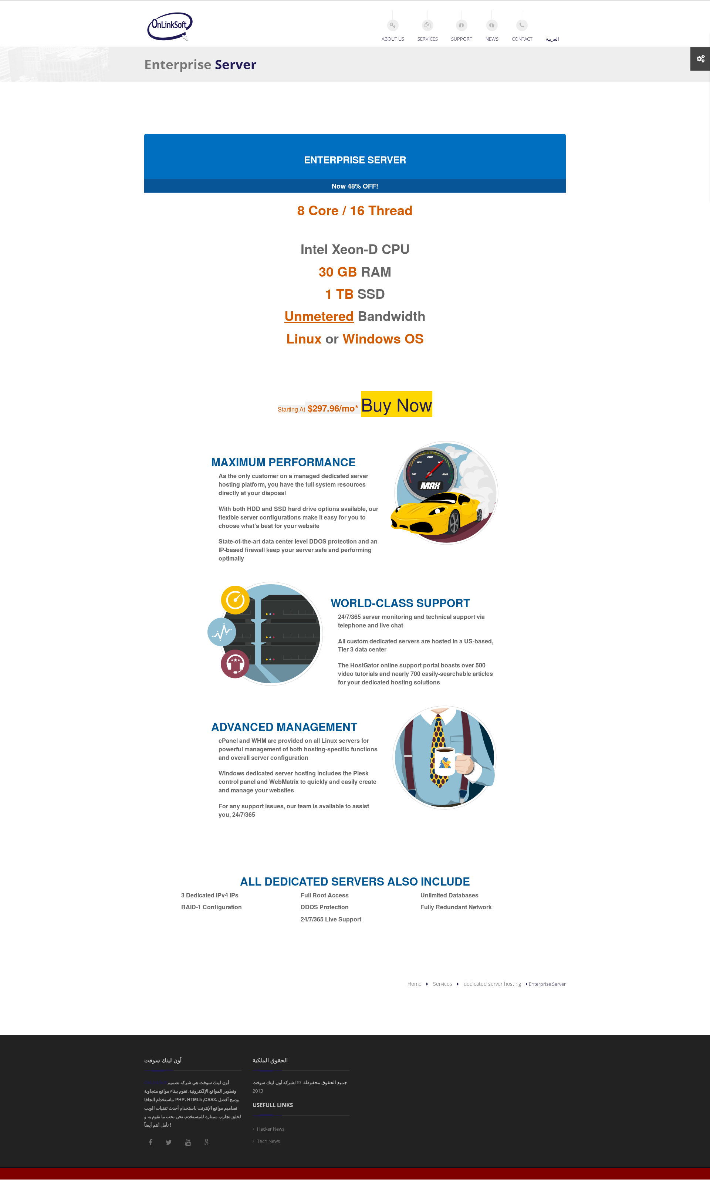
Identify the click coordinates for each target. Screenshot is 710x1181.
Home (415, 983)
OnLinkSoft (156, 1082)
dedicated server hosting (492, 983)
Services (442, 983)
